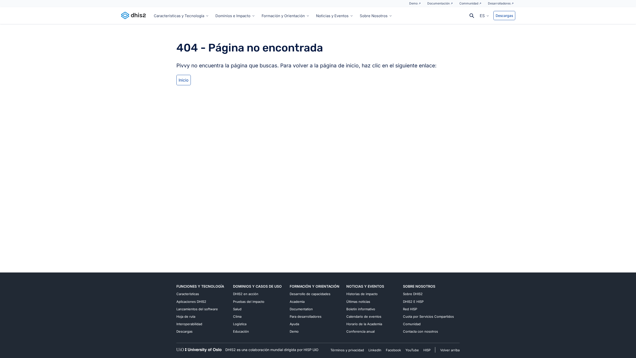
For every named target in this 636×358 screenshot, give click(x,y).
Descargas (504, 15)
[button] (484, 15)
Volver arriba (450, 350)
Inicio (184, 80)
